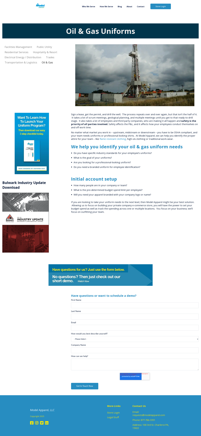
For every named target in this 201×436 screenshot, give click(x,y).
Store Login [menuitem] (113, 412)
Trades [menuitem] (50, 57)
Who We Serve (88, 6)
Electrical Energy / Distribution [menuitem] (23, 57)
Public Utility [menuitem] (44, 47)
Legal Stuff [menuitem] (113, 417)
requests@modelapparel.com (148, 415)
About (129, 6)
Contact (140, 6)
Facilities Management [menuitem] (18, 47)
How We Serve (106, 6)
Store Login (161, 6)
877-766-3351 (148, 420)
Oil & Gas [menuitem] (47, 62)
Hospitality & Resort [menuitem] (45, 52)
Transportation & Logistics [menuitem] (21, 62)
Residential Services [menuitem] (16, 52)
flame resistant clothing (113, 139)
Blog (120, 6)
